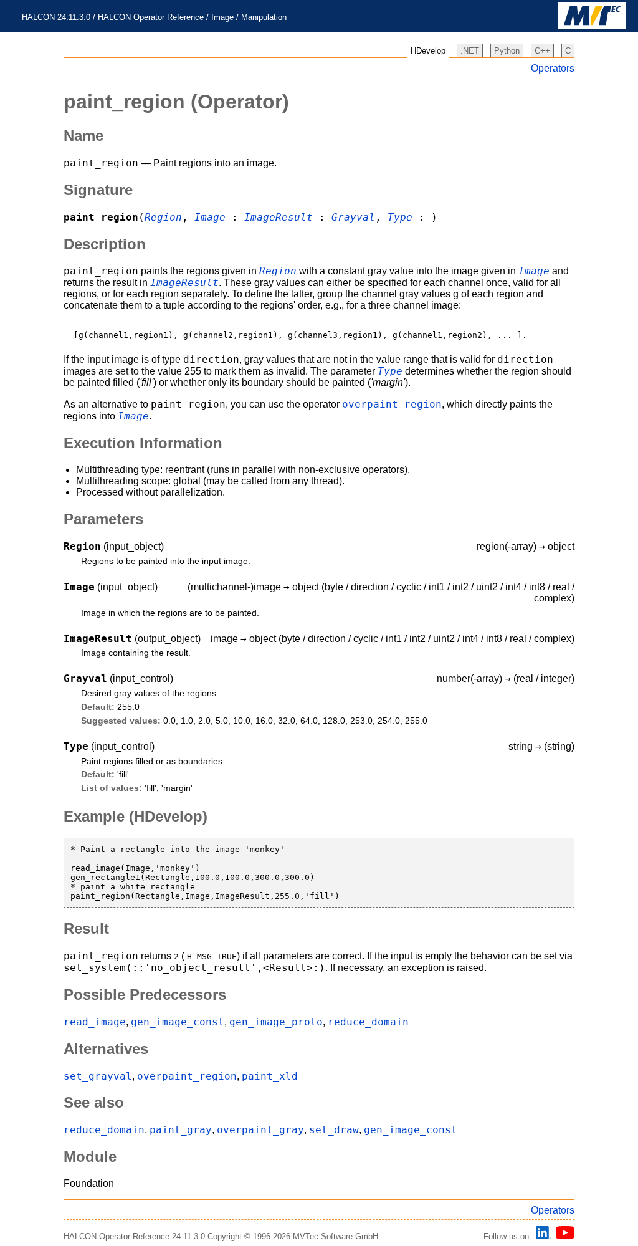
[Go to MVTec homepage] (592, 26)
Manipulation (264, 17)
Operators (552, 68)
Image (222, 17)
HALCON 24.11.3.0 (56, 17)
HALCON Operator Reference (151, 17)
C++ (542, 50)
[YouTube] (562, 1236)
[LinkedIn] (541, 1236)
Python (507, 50)
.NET (469, 50)
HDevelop (428, 50)
